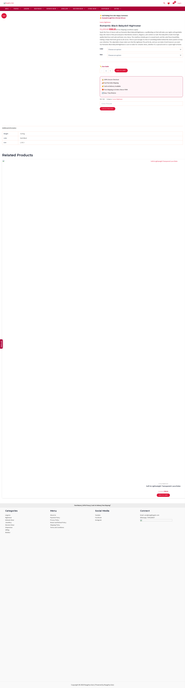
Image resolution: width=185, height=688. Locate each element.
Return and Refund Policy (58, 522)
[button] (164, 3)
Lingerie (26, 9)
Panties (16, 9)
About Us (53, 515)
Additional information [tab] (9, 128)
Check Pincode (107, 108)
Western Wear (78, 9)
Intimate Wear (51, 9)
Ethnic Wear (92, 9)
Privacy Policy (54, 520)
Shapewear (105, 9)
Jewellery (64, 9)
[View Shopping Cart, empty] (173, 3)
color (101, 49)
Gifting (116, 9)
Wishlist (7, 532)
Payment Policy (55, 518)
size (101, 55)
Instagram (98, 520)
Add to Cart (121, 70)
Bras (7, 9)
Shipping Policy (55, 525)
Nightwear (38, 9)
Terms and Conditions (57, 527)
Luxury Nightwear (105, 22)
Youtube (97, 515)
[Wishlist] (169, 3)
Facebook (98, 518)
